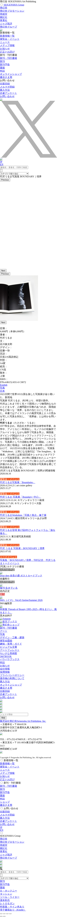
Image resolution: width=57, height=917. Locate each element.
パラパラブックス (9, 659)
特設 (2, 662)
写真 (2, 388)
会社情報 (5, 669)
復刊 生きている (9, 588)
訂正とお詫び (7, 51)
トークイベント (8, 557)
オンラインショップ (11, 684)
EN (1, 164)
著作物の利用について (12, 678)
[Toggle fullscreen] (7, 913)
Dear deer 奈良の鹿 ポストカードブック (21, 575)
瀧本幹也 (5, 900)
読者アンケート (8, 93)
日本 (2, 391)
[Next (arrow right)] (4, 916)
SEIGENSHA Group (14, 4)
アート (3, 631)
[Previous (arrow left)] (1, 916)
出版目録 (5, 83)
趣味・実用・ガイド (11, 644)
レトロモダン (7, 903)
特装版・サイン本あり (12, 906)
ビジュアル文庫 (8, 647)
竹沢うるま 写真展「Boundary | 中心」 (20, 497)
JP (1, 161)
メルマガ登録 (7, 86)
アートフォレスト (9, 650)
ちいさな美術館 (8, 653)
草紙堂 (3, 14)
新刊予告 (5, 64)
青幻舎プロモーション (12, 11)
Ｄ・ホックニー (8, 890)
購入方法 (5, 90)
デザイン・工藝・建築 (12, 637)
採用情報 (5, 672)
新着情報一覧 (7, 36)
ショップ (5, 802)
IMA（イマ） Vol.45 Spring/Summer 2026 (21, 600)
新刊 (2, 61)
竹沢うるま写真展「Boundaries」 (17, 482)
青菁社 (3, 20)
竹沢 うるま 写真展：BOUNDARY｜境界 (22, 548)
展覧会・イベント (9, 39)
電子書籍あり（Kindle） (13, 910)
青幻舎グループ (8, 26)
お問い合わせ (7, 96)
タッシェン (6, 894)
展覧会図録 (6, 640)
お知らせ (5, 48)
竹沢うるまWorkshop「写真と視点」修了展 (23, 515)
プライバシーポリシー (12, 675)
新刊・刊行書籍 (8, 58)
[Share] (4, 913)
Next (3, 270)
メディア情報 (7, 45)
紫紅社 (3, 17)
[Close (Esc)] (1, 913)
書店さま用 (6, 688)
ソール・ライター (9, 897)
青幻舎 (3, 7)
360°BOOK (6, 656)
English (3, 385)
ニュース (5, 42)
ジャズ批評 (6, 23)
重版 (2, 67)
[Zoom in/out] (10, 913)
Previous (5, 180)
